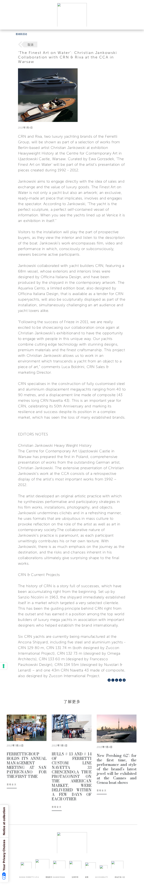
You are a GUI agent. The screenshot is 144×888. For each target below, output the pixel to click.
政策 (86, 877)
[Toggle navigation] (137, 23)
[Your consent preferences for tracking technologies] (3, 666)
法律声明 (75, 877)
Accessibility (101, 877)
